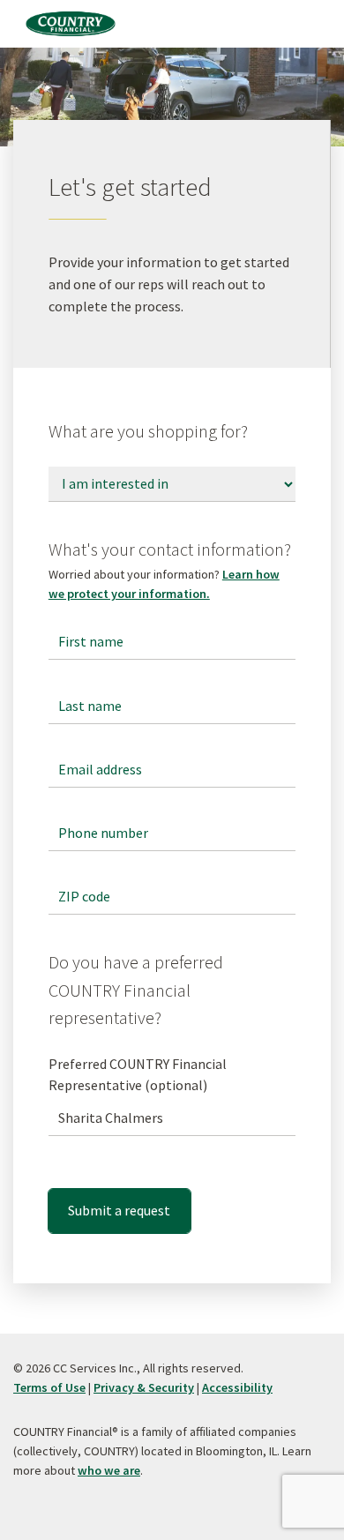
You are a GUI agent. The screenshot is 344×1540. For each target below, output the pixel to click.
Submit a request (119, 1210)
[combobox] (172, 1118)
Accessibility (237, 1387)
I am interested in (104, 467)
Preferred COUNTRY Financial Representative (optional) (138, 1075)
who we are (109, 1470)
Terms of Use (49, 1387)
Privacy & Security (143, 1387)
